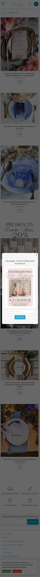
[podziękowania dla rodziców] (20, 287)
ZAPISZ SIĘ (20, 317)
